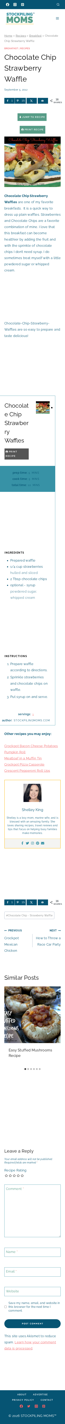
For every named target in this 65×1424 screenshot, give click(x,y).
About (22, 1394)
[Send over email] (43, 101)
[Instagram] (15, 4)
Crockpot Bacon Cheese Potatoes (31, 746)
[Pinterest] (22, 4)
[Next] (56, 1026)
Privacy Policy (23, 1400)
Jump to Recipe (33, 117)
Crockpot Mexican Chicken (13, 940)
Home (8, 35)
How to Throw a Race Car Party (48, 937)
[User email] (42, 843)
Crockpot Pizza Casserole (24, 764)
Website (12, 1291)
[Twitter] (27, 843)
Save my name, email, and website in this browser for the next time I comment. (34, 1306)
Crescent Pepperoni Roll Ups (27, 771)
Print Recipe (34, 129)
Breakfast (35, 35)
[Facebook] (7, 4)
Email (11, 1271)
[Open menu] (57, 18)
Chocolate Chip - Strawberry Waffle (29, 915)
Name (12, 1252)
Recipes (21, 35)
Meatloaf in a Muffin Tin (23, 758)
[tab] (25, 1069)
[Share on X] (32, 101)
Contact (47, 1400)
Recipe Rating (15, 1170)
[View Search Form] (58, 4)
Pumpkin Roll (14, 752)
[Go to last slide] (8, 1026)
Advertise (40, 1394)
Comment (15, 1189)
